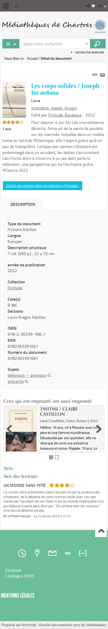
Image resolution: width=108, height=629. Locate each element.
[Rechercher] (49, 375)
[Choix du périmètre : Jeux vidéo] (11, 43)
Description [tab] (22, 204)
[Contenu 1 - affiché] (51, 457)
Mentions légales (18, 595)
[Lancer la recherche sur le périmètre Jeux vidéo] (98, 43)
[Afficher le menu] (6, 6)
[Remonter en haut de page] (101, 531)
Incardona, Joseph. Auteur (54, 108)
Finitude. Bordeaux (65, 115)
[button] (88, 6)
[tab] (7, 553)
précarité (16, 381)
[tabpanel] (54, 295)
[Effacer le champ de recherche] (87, 43)
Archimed (28, 625)
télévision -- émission (27, 375)
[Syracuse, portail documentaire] (54, 26)
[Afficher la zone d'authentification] (17, 6)
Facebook (13, 570)
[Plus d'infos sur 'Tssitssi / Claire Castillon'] (21, 429)
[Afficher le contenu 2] (57, 457)
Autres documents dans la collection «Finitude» (42, 185)
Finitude (15, 288)
